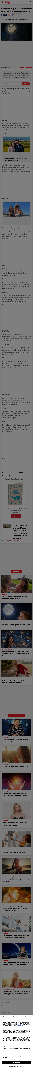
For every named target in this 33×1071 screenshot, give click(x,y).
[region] (16, 1043)
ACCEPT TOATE (16, 1062)
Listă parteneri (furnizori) (8, 1059)
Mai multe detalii (20, 1025)
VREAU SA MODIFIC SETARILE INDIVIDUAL (17, 1066)
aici (27, 1036)
